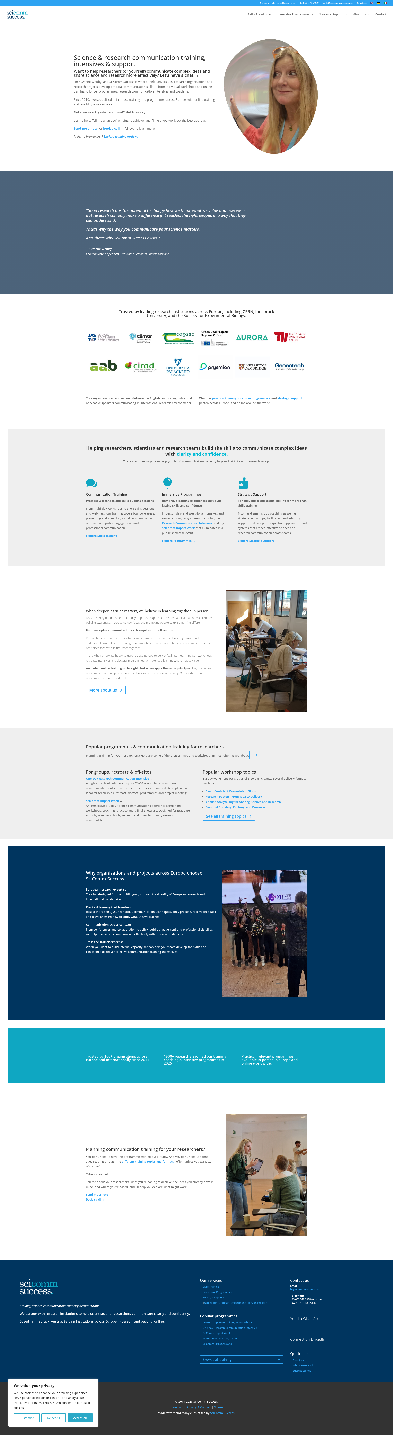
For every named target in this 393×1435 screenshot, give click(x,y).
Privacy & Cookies (199, 1407)
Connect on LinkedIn (307, 1339)
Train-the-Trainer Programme (220, 1338)
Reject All (53, 1418)
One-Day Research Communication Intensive (117, 778)
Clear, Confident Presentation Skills (231, 791)
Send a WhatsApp (305, 1318)
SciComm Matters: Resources (277, 3)
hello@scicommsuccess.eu (337, 3)
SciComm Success (222, 1413)
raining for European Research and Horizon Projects (235, 1303)
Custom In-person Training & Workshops (227, 1322)
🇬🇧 (371, 3)
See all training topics (226, 816)
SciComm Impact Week (102, 801)
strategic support (290, 398)
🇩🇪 (378, 3)
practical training (224, 398)
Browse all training (217, 1359)
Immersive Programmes (293, 14)
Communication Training (106, 494)
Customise (27, 1418)
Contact (362, 3)
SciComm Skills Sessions (217, 1344)
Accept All (80, 1418)
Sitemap (219, 1407)
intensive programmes (253, 398)
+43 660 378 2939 (308, 3)
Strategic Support (331, 14)
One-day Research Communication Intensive (230, 1328)
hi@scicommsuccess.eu (304, 1289)
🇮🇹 (385, 3)
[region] (53, 1403)
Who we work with (304, 1365)
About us (359, 14)
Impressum (175, 1407)
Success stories (302, 1370)
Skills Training (257, 14)
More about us (103, 690)
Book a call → (95, 1199)
